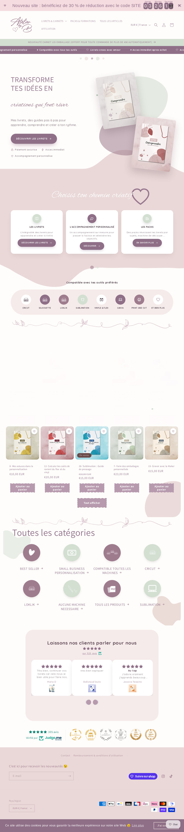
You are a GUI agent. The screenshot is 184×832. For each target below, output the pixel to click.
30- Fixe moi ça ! (87, 391)
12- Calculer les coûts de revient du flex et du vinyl (57, 469)
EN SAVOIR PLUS (145, 242)
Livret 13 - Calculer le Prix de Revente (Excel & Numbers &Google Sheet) (126, 396)
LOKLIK (29, 604)
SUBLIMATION (150, 604)
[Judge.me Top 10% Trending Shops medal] (151, 734)
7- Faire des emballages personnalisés (126, 468)
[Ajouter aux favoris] (34, 357)
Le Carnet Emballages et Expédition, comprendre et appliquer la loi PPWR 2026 (22, 396)
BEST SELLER (29, 569)
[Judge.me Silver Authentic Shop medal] (106, 734)
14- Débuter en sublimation (156, 393)
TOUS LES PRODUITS (110, 604)
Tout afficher (92, 503)
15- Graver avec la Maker (161, 466)
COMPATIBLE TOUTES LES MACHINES (112, 571)
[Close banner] (179, 5)
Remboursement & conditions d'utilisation (98, 755)
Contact (65, 755)
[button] (53, 21)
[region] (92, 5)
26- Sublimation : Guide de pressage (91, 468)
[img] (92, 648)
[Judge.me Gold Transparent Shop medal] (75, 734)
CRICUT (150, 569)
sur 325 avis (89, 653)
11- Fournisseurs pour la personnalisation (56, 393)
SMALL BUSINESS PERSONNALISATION (70, 571)
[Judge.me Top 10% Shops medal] (136, 734)
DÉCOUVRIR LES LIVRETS (31, 138)
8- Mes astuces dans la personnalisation (21, 468)
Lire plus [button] (138, 825)
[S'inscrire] (69, 776)
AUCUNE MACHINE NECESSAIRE (72, 606)
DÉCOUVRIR (90, 246)
